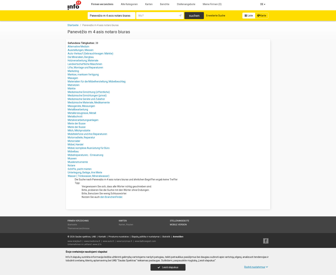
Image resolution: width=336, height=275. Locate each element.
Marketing (73, 71)
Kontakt (102, 236)
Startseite (72, 224)
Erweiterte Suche (215, 15)
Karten (149, 4)
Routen (129, 224)
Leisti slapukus (170, 267)
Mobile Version (178, 224)
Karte (263, 15)
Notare (71, 165)
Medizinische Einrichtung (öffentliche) (89, 92)
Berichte (164, 4)
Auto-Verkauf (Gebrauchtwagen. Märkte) (90, 53)
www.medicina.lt (92, 241)
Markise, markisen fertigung (83, 74)
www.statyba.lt (75, 241)
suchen (194, 15)
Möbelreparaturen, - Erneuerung (85, 155)
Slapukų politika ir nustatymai (145, 236)
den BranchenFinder (111, 197)
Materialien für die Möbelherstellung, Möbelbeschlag (96, 81)
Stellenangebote (186, 4)
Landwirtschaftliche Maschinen (85, 64)
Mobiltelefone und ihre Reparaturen (87, 134)
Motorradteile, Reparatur (81, 137)
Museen (72, 158)
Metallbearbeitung (78, 109)
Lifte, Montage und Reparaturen (85, 67)
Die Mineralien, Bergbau (81, 57)
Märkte (72, 88)
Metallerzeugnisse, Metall (82, 113)
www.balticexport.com (145, 241)
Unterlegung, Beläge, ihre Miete (85, 172)
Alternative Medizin (78, 46)
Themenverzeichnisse (78, 228)
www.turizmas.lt (124, 241)
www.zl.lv (97, 244)
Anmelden (178, 236)
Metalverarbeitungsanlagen (83, 120)
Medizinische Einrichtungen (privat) (87, 95)
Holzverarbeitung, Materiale (83, 60)
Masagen (73, 78)
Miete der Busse (77, 123)
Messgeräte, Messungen (81, 106)
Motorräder (74, 141)
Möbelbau (73, 151)
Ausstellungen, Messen (80, 50)
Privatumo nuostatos (118, 236)
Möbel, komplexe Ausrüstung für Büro (89, 148)
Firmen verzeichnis (102, 4)
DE (262, 4)
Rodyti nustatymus (254, 267)
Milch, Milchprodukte (79, 130)
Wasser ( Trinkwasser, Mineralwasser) (88, 176)
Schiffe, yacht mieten (80, 169)
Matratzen (73, 85)
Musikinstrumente (78, 162)
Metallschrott (75, 116)
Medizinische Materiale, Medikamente (89, 102)
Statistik (166, 236)
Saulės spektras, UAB (85, 236)
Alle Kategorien (129, 4)
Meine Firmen (212, 4)
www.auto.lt (108, 241)
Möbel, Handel (75, 144)
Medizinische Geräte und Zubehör (86, 99)
